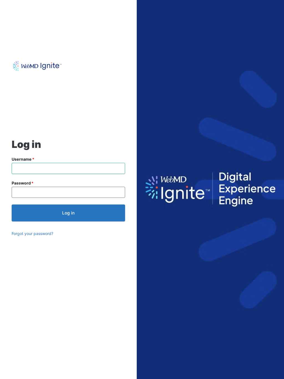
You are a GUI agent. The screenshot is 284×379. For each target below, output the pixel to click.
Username (22, 159)
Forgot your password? (32, 233)
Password (21, 183)
